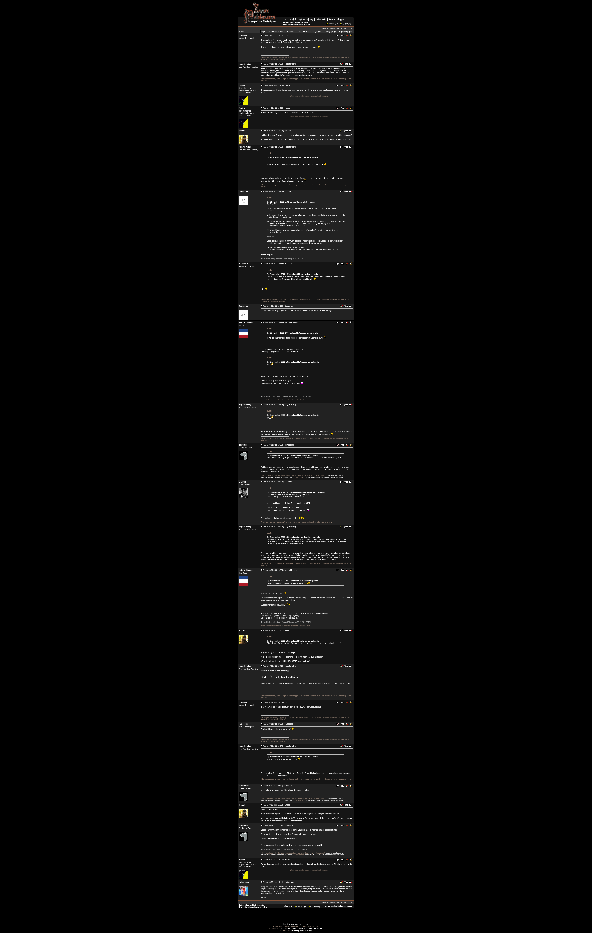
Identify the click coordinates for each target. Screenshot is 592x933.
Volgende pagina (346, 32)
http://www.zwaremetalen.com (295, 924)
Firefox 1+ (318, 928)
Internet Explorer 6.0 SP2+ (292, 928)
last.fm (263, 897)
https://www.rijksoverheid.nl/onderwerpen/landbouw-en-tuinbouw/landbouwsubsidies (302, 249)
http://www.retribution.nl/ (334, 475)
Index (285, 22)
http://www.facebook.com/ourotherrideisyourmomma (324, 477)
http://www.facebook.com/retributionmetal (276, 477)
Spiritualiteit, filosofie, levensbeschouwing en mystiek (297, 23)
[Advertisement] (316, 9)
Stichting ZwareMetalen (302, 931)
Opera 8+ (308, 928)
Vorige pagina (331, 32)
